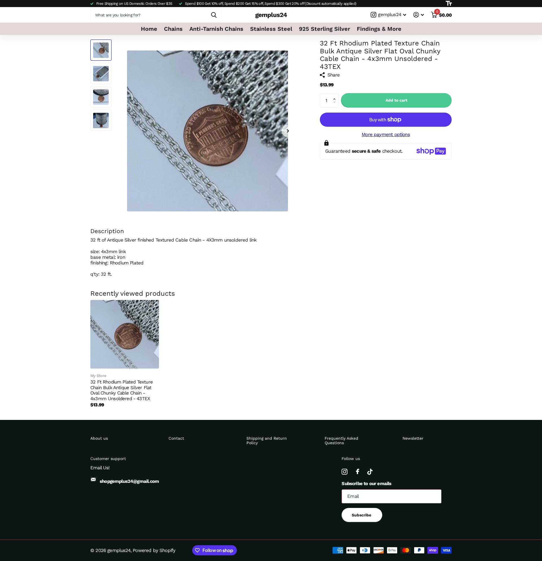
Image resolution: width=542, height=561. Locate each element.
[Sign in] (418, 14)
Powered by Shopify (154, 550)
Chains (173, 28)
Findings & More (379, 28)
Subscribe (362, 515)
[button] (336, 95)
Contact (176, 438)
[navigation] (101, 50)
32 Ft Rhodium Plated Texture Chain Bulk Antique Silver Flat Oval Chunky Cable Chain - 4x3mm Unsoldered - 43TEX (121, 390)
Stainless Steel (271, 28)
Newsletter (413, 438)
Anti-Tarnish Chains (216, 28)
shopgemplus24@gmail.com (129, 481)
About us (99, 438)
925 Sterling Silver (324, 28)
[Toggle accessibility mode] (449, 3)
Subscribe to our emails (366, 483)
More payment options (386, 134)
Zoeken (214, 15)
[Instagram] (344, 472)
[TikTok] (369, 472)
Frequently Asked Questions (341, 440)
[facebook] (357, 471)
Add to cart (396, 100)
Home (149, 28)
